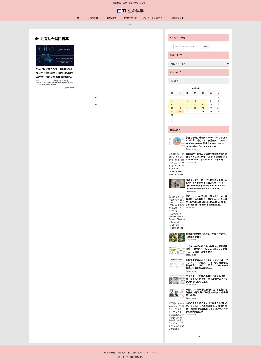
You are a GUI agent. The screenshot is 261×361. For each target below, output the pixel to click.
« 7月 (170, 121)
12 (187, 104)
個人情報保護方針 (135, 352)
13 (195, 104)
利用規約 (121, 352)
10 (172, 104)
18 (180, 108)
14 (203, 104)
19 (187, 108)
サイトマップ (152, 352)
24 (172, 112)
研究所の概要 (109, 352)
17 (172, 108)
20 (195, 108)
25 (180, 112)
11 (180, 104)
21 (203, 108)
